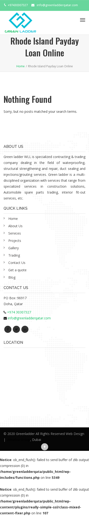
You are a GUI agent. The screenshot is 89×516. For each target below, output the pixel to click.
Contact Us (16, 262)
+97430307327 (18, 5)
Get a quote (17, 270)
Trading (14, 255)
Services (14, 233)
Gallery (13, 248)
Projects (14, 240)
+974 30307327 (19, 312)
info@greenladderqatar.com (57, 5)
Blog (11, 277)
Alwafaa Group (18, 439)
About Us (15, 226)
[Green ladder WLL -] (20, 20)
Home (13, 218)
